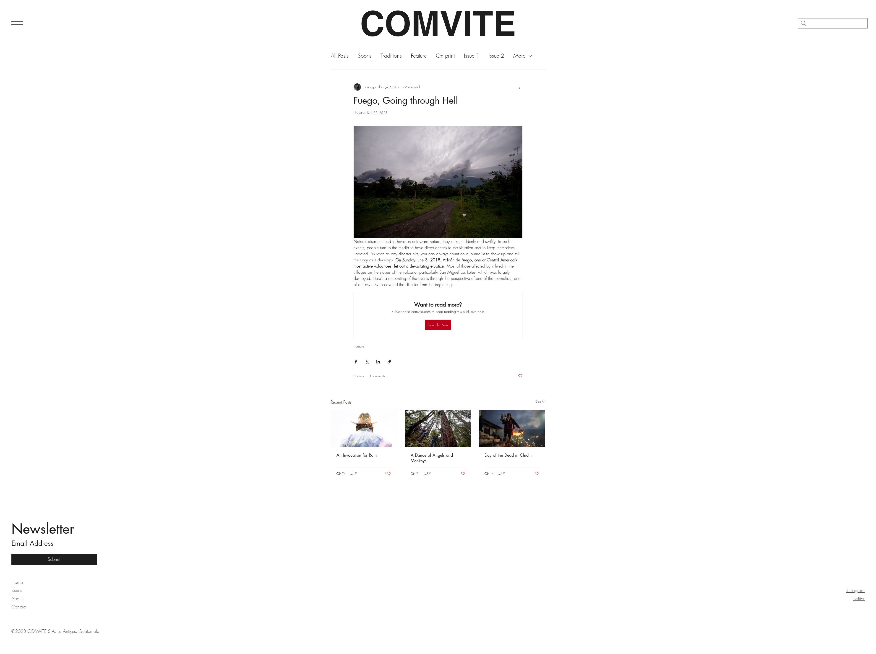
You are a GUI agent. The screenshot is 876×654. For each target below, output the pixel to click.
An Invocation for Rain (356, 455)
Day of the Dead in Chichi (508, 455)
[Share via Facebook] (356, 362)
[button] (17, 23)
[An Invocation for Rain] (364, 428)
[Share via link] (389, 362)
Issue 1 (472, 55)
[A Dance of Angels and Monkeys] (438, 428)
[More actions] (519, 87)
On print (445, 55)
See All (540, 401)
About (16, 598)
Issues (16, 590)
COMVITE (438, 23)
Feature (419, 55)
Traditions (391, 55)
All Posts (340, 55)
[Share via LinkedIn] (378, 362)
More (519, 55)
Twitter (859, 598)
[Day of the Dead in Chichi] (512, 428)
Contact (18, 607)
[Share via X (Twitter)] (367, 362)
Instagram (855, 590)
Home (17, 582)
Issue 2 (496, 55)
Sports (364, 55)
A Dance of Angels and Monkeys (432, 457)
